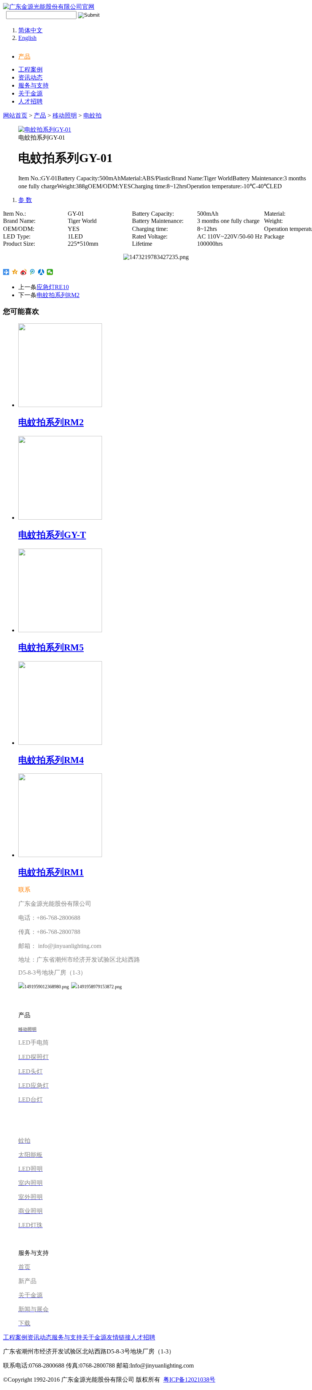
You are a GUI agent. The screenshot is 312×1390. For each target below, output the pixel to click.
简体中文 (30, 30)
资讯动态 (30, 77)
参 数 (25, 200)
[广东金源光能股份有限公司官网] (48, 6)
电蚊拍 (92, 115)
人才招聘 (30, 101)
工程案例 (30, 69)
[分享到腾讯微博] (32, 272)
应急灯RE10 (53, 287)
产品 (24, 56)
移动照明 (65, 115)
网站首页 (15, 115)
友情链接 (119, 1337)
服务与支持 (33, 85)
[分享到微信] (50, 272)
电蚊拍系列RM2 (58, 295)
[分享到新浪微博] (24, 272)
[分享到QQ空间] (15, 272)
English (27, 38)
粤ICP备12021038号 (189, 1379)
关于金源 (30, 93)
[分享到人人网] (41, 272)
